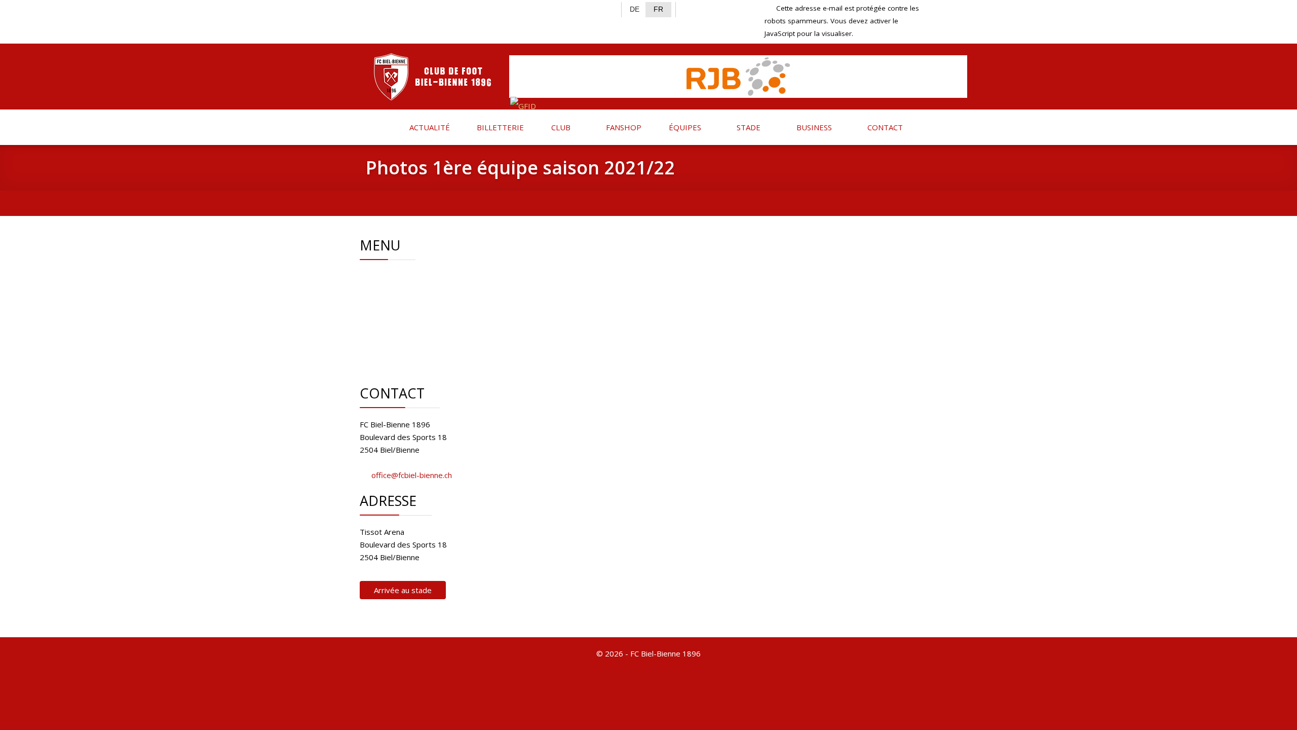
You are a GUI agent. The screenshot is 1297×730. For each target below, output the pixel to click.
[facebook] (374, 8)
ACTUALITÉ (428, 127)
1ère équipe (416, 302)
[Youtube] (424, 8)
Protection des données (437, 352)
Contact (408, 327)
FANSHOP (622, 127)
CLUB (559, 127)
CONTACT (884, 127)
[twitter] (391, 8)
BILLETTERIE (499, 127)
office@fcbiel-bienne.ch (411, 475)
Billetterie (412, 314)
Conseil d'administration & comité (453, 289)
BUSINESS (813, 127)
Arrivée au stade (403, 590)
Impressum (415, 340)
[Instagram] (407, 8)
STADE (747, 127)
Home (406, 276)
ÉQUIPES (684, 127)
